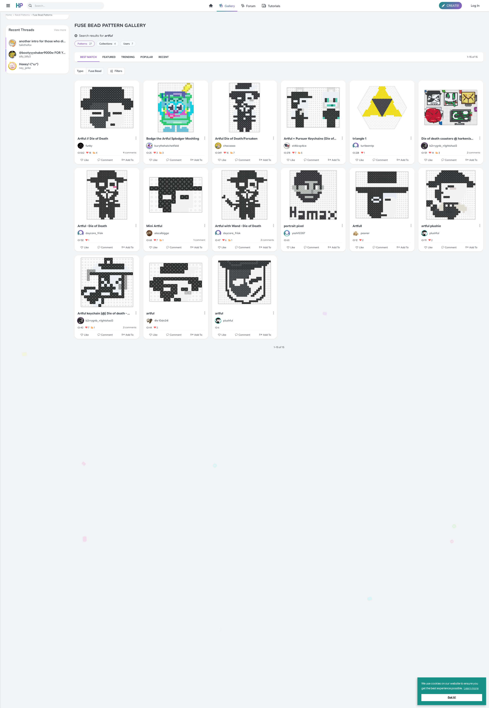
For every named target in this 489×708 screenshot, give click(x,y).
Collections (107, 43)
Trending (128, 57)
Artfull (357, 226)
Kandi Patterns (22, 15)
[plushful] (424, 233)
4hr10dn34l (161, 320)
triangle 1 (359, 139)
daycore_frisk (94, 233)
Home (210, 5)
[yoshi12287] (287, 233)
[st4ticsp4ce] (287, 146)
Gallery (230, 6)
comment (199, 239)
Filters (118, 71)
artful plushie (431, 226)
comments (129, 152)
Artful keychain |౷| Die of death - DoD (104, 313)
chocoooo (229, 145)
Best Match (88, 57)
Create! (452, 6)
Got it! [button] (452, 697)
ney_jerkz (25, 68)
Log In (475, 6)
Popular (146, 57)
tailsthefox (25, 45)
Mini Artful (154, 226)
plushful (434, 233)
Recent (164, 57)
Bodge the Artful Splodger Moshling (172, 139)
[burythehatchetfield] (149, 146)
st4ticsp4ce (299, 145)
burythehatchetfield (166, 145)
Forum (250, 6)
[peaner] (356, 233)
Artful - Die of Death (92, 226)
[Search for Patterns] (30, 5)
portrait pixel (294, 226)
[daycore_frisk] (81, 233)
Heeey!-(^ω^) (28, 64)
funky (89, 145)
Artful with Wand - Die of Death (238, 226)
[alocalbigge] (149, 233)
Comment (107, 160)
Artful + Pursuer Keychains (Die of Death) (310, 139)
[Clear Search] (75, 35)
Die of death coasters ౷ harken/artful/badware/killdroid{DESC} (447, 139)
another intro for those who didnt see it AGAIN (53, 41)
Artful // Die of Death (93, 139)
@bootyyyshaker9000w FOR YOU (43, 53)
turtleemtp (367, 145)
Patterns (85, 43)
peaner (365, 233)
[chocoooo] (218, 146)
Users (128, 43)
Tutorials (274, 6)
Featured (109, 57)
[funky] (81, 146)
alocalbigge (161, 233)
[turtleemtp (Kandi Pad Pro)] (356, 146)
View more (60, 30)
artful (150, 313)
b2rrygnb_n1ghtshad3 (443, 145)
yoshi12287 (298, 233)
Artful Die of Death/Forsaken (236, 139)
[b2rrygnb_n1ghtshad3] (424, 146)
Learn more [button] (471, 688)
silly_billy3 (25, 56)
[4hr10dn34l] (149, 320)
